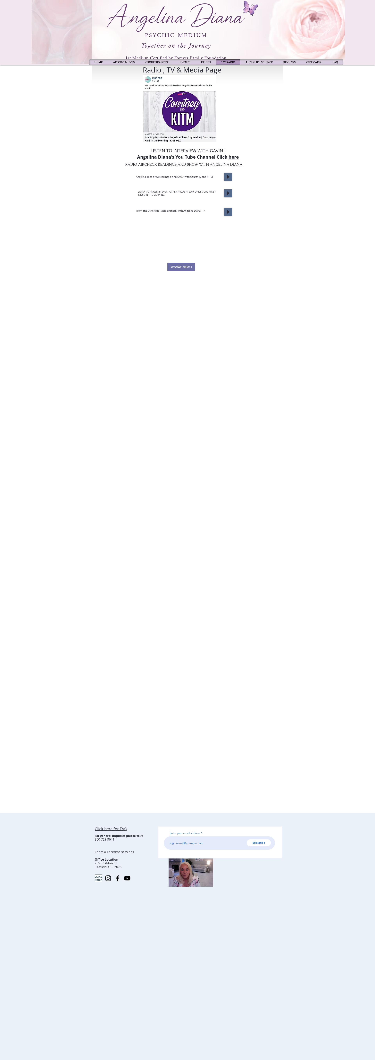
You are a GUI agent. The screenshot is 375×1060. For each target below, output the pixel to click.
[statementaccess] (98, 878)
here (234, 157)
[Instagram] (108, 878)
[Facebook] (117, 878)
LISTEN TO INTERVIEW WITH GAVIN (187, 151)
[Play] (228, 177)
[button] (208, 882)
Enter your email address (185, 833)
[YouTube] (127, 878)
